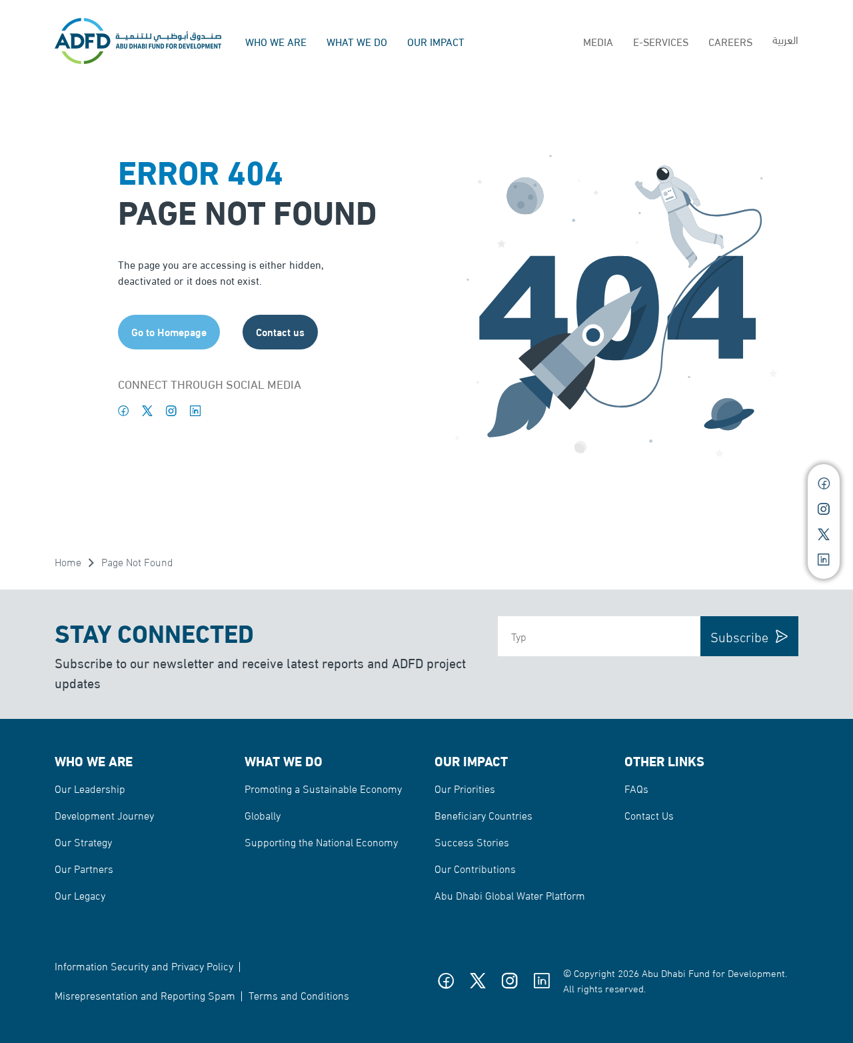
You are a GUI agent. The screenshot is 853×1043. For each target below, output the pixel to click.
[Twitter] (147, 411)
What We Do (357, 41)
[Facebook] (123, 411)
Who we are (276, 41)
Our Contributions (475, 868)
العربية (785, 39)
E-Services (660, 41)
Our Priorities (464, 788)
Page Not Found (137, 561)
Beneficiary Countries (483, 814)
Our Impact (435, 41)
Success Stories (471, 841)
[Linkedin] (195, 411)
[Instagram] (171, 411)
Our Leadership (90, 788)
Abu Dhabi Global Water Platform (509, 894)
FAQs (636, 788)
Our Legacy (80, 894)
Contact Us (649, 814)
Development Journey (104, 814)
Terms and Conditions (299, 994)
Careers (730, 41)
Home (68, 561)
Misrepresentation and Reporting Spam (145, 994)
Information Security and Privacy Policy (144, 965)
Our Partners (84, 868)
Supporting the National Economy (321, 841)
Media (598, 41)
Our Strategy (83, 841)
